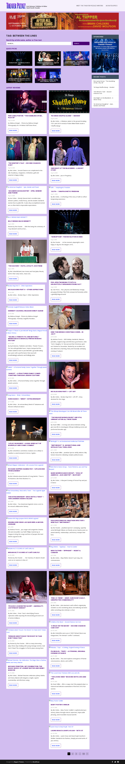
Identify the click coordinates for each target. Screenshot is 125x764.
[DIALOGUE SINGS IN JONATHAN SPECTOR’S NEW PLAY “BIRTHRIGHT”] (69, 506)
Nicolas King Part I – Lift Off (63, 391)
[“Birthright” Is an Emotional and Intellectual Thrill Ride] (69, 441)
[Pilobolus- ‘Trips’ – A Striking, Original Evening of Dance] (69, 647)
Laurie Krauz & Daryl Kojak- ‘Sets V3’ (67, 731)
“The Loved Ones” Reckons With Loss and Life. (68, 678)
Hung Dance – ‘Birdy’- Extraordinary (24, 399)
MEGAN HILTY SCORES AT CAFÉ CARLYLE (24, 552)
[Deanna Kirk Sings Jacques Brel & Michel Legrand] (26, 518)
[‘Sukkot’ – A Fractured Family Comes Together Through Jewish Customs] (26, 368)
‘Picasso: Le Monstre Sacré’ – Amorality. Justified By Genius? (26, 607)
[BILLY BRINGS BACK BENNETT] (26, 217)
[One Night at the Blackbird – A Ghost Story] (69, 151)
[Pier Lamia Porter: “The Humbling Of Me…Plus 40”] (26, 101)
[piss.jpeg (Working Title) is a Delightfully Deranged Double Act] (69, 267)
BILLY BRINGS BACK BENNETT (19, 221)
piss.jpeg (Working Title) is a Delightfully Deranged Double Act (66, 283)
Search (76, 43)
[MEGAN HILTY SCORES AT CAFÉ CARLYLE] (26, 548)
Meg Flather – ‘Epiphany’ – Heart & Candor (66, 552)
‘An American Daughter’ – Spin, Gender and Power (25, 192)
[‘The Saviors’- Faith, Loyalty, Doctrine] (26, 251)
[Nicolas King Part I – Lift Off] (69, 375)
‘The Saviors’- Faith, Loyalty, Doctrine (25, 266)
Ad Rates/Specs (111, 6)
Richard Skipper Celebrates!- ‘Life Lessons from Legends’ (26, 470)
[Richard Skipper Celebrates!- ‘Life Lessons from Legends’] (26, 465)
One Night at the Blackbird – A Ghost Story (67, 169)
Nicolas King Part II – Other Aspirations (25, 290)
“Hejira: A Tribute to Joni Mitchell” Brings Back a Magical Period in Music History (25, 339)
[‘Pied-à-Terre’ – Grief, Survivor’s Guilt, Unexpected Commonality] (69, 583)
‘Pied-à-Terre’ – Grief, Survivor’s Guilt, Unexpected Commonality (68, 599)
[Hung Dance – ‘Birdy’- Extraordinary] (26, 395)
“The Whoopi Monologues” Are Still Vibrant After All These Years (66, 418)
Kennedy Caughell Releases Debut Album (25, 311)
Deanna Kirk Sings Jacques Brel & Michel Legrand (26, 523)
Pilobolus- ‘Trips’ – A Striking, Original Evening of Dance (68, 652)
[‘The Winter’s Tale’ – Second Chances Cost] (26, 148)
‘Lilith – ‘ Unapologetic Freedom (65, 191)
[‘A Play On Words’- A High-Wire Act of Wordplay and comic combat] (26, 429)
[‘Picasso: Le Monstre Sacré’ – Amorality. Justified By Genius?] (26, 587)
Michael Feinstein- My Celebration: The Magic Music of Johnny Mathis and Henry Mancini (26, 668)
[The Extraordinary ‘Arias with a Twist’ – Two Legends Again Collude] (26, 491)
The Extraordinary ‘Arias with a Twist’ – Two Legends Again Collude (26, 498)
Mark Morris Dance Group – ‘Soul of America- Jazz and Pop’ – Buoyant (67, 474)
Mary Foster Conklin (60, 705)
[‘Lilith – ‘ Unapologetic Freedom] (69, 187)
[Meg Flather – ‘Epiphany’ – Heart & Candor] (69, 547)
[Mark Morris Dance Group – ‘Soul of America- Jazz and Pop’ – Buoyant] (69, 468)
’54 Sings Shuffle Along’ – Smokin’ (65, 116)
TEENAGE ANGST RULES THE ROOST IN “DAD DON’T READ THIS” (25, 637)
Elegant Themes (19, 762)
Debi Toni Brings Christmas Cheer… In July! (67, 333)
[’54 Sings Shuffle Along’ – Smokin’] (69, 101)
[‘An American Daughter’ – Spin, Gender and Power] (26, 187)
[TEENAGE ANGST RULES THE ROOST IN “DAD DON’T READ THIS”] (26, 631)
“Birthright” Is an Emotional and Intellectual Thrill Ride (66, 446)
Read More (13, 130)
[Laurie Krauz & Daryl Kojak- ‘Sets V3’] (69, 727)
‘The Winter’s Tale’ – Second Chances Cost (24, 164)
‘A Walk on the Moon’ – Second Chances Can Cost (68, 627)
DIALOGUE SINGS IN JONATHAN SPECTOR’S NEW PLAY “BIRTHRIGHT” (67, 521)
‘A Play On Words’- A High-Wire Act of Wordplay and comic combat (24, 444)
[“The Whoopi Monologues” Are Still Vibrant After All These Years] (69, 412)
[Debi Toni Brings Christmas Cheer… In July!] (69, 317)
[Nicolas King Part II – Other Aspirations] (25, 286)
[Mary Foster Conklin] (69, 701)
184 (83, 754)
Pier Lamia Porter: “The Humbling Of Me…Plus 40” (25, 117)
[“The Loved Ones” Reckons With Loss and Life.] (69, 673)
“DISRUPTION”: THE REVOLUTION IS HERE (67, 237)
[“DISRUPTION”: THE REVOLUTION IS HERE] (69, 222)
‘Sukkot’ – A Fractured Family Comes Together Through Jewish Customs (24, 374)
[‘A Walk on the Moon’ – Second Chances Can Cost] (69, 622)
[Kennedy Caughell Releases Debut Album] (26, 307)
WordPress (36, 762)
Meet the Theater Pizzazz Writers (89, 6)
